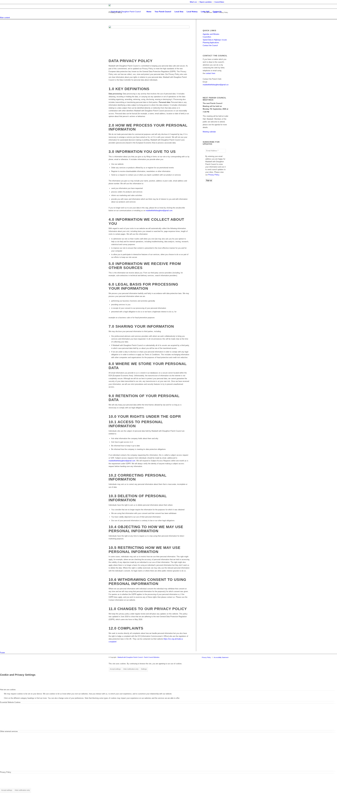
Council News (219, 2)
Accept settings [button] (115, 669)
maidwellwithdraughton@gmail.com (159, 211)
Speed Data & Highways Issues (215, 40)
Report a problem (206, 2)
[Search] (225, 11)
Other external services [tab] (9, 731)
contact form (210, 73)
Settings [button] (144, 669)
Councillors (207, 37)
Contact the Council (210, 45)
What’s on (193, 2)
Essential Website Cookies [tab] (10, 702)
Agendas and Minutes (211, 34)
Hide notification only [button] (130, 669)
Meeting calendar (209, 132)
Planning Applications (211, 43)
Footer (2, 653)
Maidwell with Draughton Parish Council (130, 657)
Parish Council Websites (151, 657)
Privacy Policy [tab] (5, 772)
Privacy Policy (213, 175)
